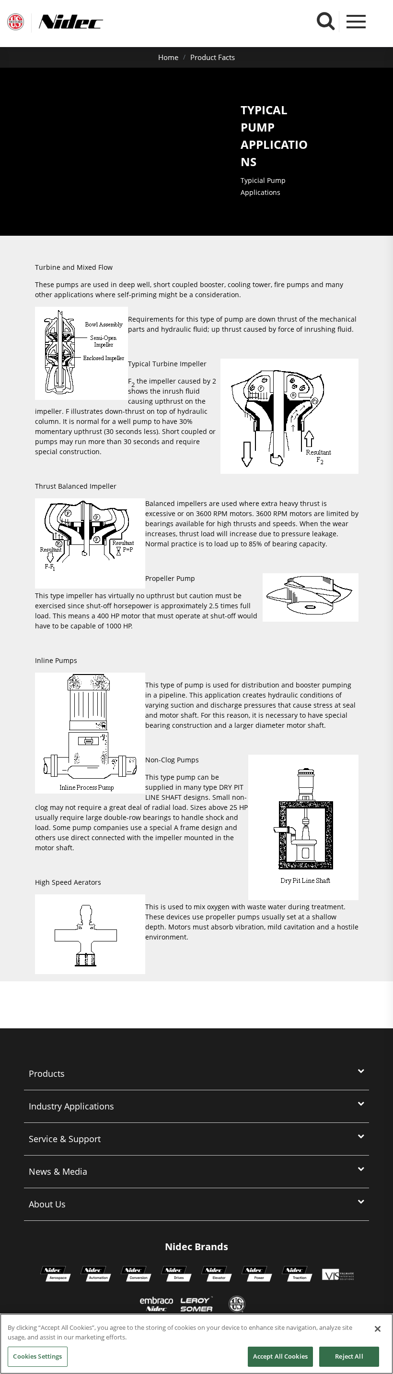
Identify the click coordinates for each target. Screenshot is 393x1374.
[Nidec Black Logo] (89, 21)
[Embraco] (156, 1305)
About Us (47, 1204)
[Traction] (297, 1275)
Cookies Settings (37, 1356)
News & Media (58, 1171)
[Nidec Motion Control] (96, 1275)
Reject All (349, 1356)
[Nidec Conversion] (136, 1275)
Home (168, 57)
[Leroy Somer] (196, 1305)
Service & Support (65, 1139)
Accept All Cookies (280, 1356)
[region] (196, 1344)
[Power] (257, 1275)
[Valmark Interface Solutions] (337, 1275)
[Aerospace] (55, 1275)
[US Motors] (237, 1305)
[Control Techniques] (176, 1275)
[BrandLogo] (15, 23)
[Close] (377, 1328)
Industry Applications (71, 1106)
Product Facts (212, 57)
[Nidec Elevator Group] (216, 1275)
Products (47, 1073)
